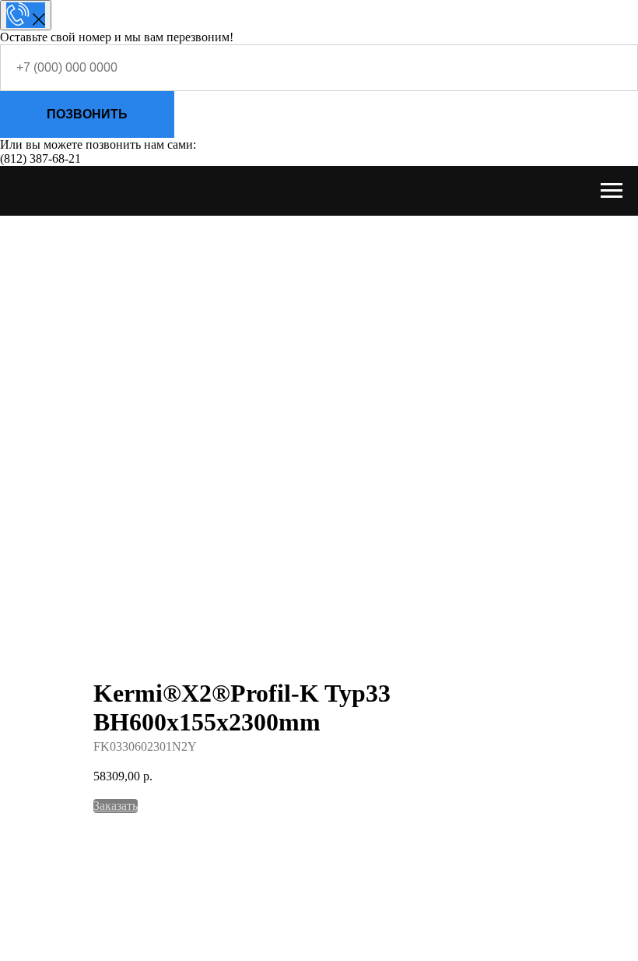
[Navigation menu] (611, 191)
